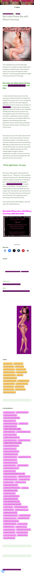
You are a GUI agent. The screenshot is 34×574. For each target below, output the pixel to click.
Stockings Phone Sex (10, 512)
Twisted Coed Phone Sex (10, 484)
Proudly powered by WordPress (12, 569)
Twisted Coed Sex (24, 479)
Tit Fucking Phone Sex (9, 534)
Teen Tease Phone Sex (12, 504)
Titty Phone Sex (22, 523)
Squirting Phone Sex (24, 476)
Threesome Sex (8, 509)
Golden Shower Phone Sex (11, 445)
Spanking (25, 487)
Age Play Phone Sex (8, 389)
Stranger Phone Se (9, 532)
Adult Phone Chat (19, 386)
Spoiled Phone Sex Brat (10, 476)
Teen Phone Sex (10, 490)
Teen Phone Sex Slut (11, 417)
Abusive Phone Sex (21, 369)
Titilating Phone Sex (9, 529)
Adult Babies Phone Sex (9, 374)
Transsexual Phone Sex (23, 431)
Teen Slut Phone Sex (11, 501)
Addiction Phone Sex (21, 371)
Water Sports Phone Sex (10, 459)
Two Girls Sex (8, 506)
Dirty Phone (7, 107)
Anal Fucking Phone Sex (9, 391)
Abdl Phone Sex (19, 366)
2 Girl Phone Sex (8, 363)
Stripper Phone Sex (9, 431)
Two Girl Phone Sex (9, 493)
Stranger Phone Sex (10, 426)
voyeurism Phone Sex (9, 470)
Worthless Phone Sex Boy (11, 437)
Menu (18, 7)
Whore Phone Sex (20, 481)
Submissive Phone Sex (10, 414)
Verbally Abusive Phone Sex (11, 467)
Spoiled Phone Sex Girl (10, 448)
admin (18, 14)
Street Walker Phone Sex (10, 453)
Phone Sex (25, 271)
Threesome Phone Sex (21, 506)
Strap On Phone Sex (22, 412)
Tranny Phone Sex (25, 515)
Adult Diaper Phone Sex (22, 383)
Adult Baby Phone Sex (23, 380)
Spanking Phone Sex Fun (23, 529)
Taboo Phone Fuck (12, 443)
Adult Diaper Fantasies (9, 383)
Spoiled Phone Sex (21, 526)
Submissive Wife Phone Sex (11, 451)
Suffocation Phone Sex (10, 517)
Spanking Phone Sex (24, 456)
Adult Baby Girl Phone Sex (10, 380)
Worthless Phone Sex (10, 423)
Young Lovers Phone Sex (11, 495)
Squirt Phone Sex (9, 526)
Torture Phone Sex (22, 532)
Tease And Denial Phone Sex (14, 473)
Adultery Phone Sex (8, 386)
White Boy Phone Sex (9, 420)
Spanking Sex (23, 423)
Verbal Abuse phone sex (10, 479)
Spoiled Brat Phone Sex (22, 509)
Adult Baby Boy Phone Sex (10, 377)
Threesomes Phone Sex (10, 462)
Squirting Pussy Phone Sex (11, 520)
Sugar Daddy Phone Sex (10, 515)
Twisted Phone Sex (10, 523)
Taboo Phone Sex (12, 429)
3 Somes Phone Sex (8, 366)
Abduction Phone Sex (9, 369)
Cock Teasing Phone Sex (14, 184)
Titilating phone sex (9, 412)
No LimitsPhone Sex (17, 85)
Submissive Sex (22, 534)
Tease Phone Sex (10, 498)
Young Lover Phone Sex (11, 487)
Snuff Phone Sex (8, 481)
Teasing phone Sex (24, 517)
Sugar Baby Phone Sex (10, 456)
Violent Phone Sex (23, 465)
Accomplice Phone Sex (9, 371)
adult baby (20, 374)
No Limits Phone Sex (12, 271)
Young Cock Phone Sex (10, 434)
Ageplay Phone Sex (20, 389)
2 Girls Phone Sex (18, 363)
